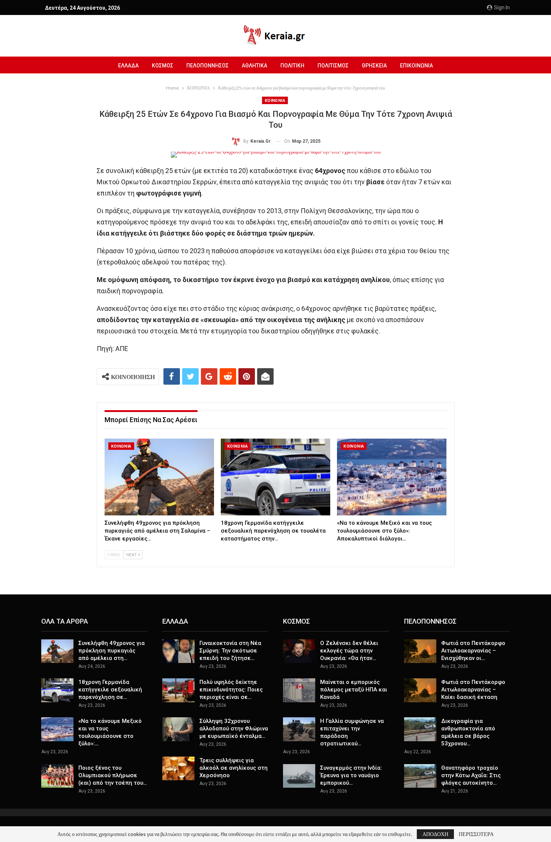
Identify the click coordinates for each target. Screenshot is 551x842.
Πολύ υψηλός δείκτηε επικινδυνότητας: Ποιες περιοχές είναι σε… (231, 689)
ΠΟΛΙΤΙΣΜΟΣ (333, 66)
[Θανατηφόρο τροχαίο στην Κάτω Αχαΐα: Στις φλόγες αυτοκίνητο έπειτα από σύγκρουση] (420, 776)
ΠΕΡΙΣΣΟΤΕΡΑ (476, 834)
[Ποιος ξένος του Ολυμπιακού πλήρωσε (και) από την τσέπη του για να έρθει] (57, 776)
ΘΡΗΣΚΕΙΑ (374, 66)
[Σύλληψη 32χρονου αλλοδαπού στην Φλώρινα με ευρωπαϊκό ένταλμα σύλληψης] (178, 729)
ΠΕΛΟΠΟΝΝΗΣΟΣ (207, 66)
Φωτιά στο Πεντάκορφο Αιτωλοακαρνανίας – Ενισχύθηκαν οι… (473, 650)
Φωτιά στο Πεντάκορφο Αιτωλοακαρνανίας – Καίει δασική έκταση (473, 689)
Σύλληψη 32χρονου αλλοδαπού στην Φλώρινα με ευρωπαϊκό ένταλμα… (233, 728)
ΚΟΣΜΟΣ (162, 66)
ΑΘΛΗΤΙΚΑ (254, 66)
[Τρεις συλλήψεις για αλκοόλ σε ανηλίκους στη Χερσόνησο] (178, 769)
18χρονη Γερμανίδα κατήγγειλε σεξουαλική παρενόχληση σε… (110, 689)
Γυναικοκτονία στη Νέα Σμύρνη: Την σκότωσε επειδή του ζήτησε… (230, 650)
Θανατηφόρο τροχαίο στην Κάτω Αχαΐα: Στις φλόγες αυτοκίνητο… (471, 775)
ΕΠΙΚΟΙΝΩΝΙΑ (416, 66)
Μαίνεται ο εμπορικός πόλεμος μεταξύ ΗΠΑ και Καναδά (353, 689)
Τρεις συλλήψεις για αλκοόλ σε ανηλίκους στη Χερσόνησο (233, 768)
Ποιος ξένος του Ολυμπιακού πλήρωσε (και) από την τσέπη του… (112, 775)
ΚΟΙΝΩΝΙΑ (275, 100)
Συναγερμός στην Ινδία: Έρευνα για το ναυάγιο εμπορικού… (351, 775)
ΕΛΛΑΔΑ (128, 66)
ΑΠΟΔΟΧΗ (435, 834)
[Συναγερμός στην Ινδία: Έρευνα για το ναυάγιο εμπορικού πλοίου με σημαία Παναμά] (299, 776)
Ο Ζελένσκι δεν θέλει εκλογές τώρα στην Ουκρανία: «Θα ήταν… (349, 650)
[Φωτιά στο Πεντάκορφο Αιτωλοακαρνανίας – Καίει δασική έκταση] (420, 690)
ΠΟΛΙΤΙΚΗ (292, 66)
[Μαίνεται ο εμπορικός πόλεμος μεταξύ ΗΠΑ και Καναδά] (299, 690)
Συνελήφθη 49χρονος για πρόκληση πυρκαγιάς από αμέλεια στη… (111, 650)
